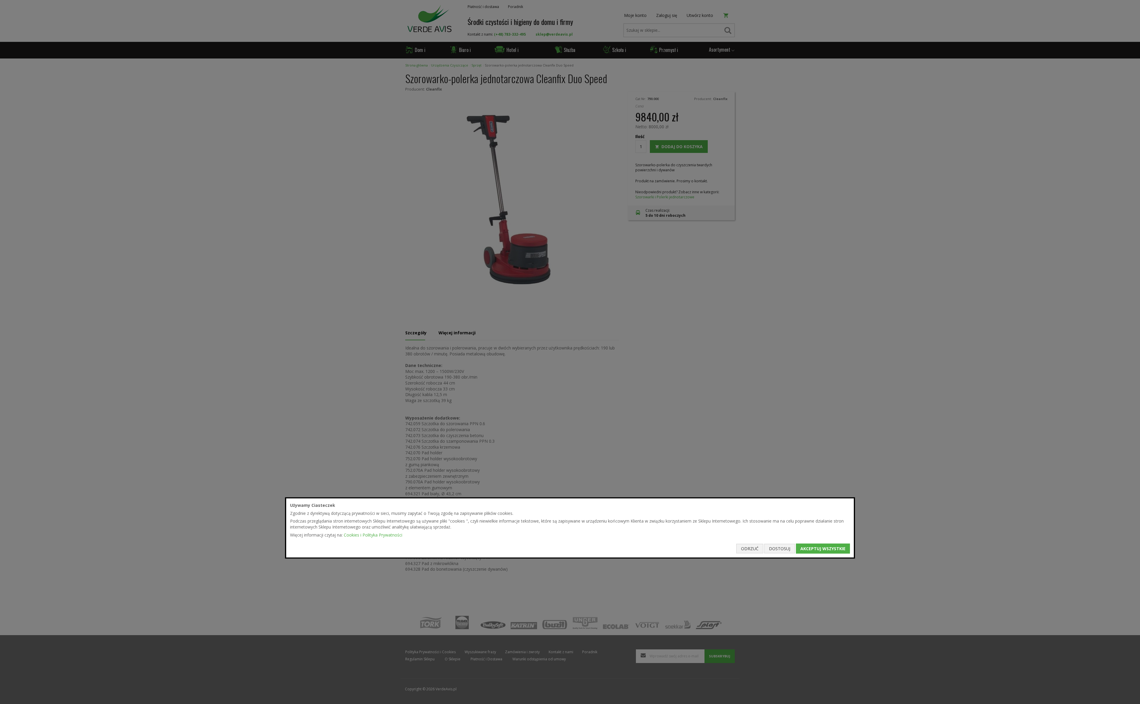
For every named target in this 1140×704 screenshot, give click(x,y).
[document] (570, 528)
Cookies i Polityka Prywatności (373, 534)
